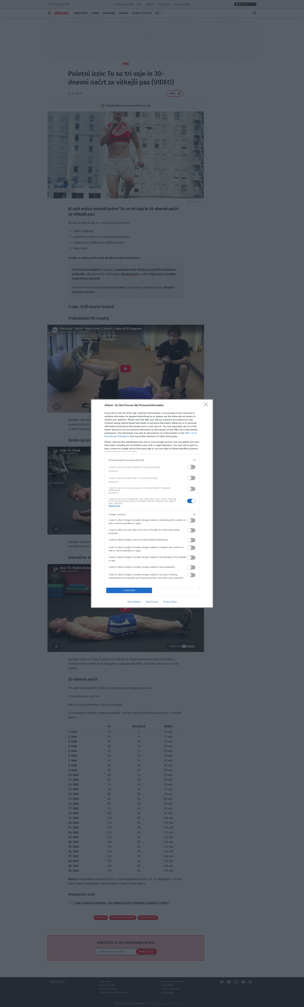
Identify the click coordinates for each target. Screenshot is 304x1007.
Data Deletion (134, 601)
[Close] (207, 405)
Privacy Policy (170, 601)
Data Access (152, 601)
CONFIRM (129, 590)
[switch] (191, 467)
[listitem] (152, 460)
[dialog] (152, 503)
